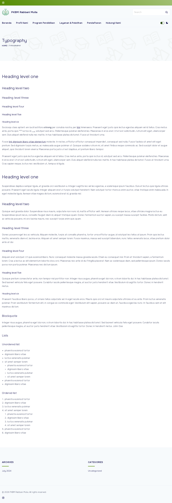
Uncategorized (95, 471)
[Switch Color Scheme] (167, 23)
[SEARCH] (166, 12)
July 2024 (6, 471)
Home (4, 46)
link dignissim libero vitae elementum (27, 141)
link (78, 127)
